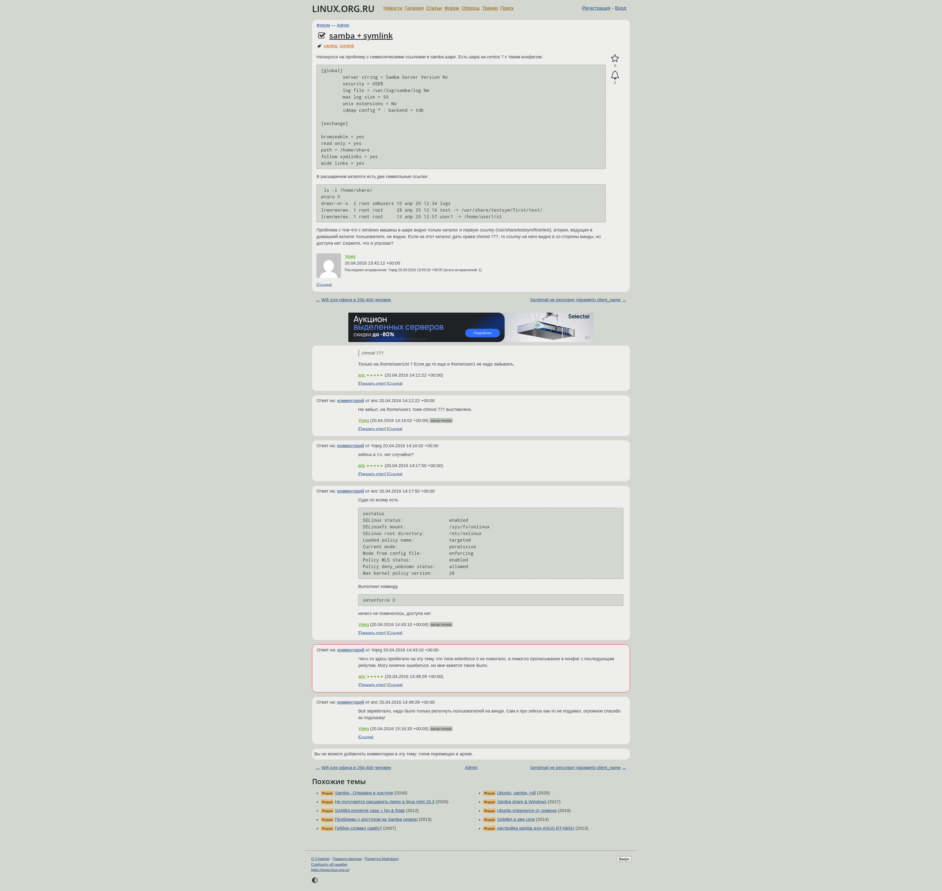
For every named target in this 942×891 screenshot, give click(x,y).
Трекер (490, 8)
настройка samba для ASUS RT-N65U (535, 828)
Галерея (414, 8)
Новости (392, 8)
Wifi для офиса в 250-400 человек (356, 299)
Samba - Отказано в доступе (364, 792)
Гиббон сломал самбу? (358, 828)
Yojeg (350, 256)
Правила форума (347, 859)
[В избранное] (615, 58)
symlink (347, 45)
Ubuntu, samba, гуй (516, 792)
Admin (343, 25)
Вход (620, 8)
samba (330, 45)
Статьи (434, 8)
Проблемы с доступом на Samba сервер (376, 819)
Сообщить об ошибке (329, 864)
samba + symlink (361, 35)
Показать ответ (372, 383)
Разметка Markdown (382, 859)
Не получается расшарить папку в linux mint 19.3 (384, 801)
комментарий (350, 400)
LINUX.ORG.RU (343, 9)
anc (361, 375)
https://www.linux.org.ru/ (330, 870)
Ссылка (324, 284)
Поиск (507, 8)
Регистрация (596, 8)
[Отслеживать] (615, 75)
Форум (451, 8)
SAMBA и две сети (516, 819)
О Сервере (320, 859)
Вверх (624, 859)
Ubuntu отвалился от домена (527, 810)
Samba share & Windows (522, 801)
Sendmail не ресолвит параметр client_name (575, 299)
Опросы (471, 8)
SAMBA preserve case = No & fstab (370, 810)
